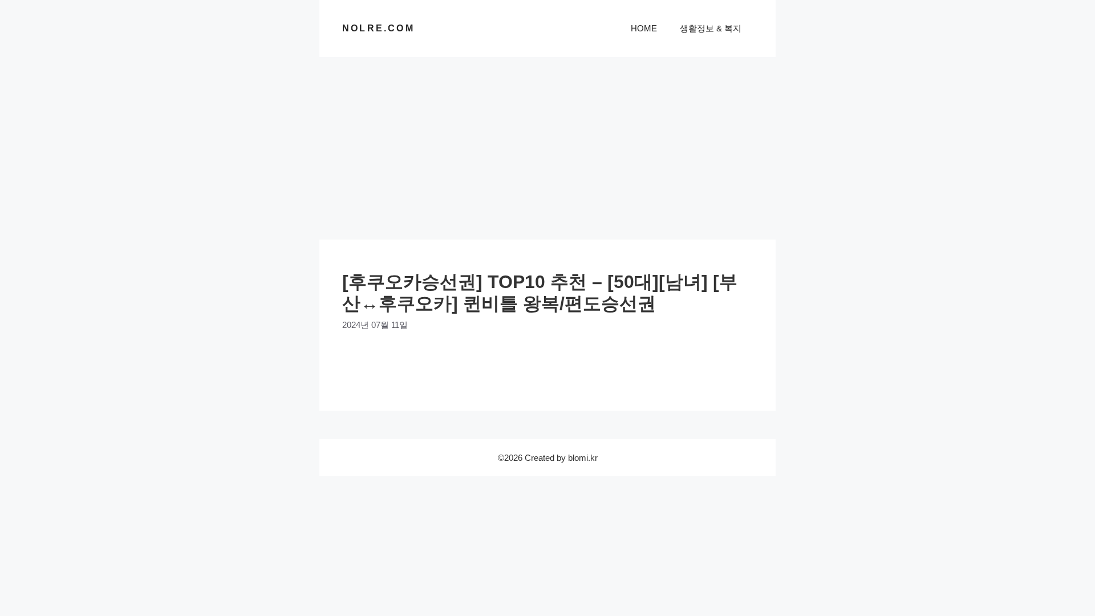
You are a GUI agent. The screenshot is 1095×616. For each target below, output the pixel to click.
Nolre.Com (378, 28)
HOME (644, 28)
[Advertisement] (547, 142)
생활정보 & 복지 (710, 28)
